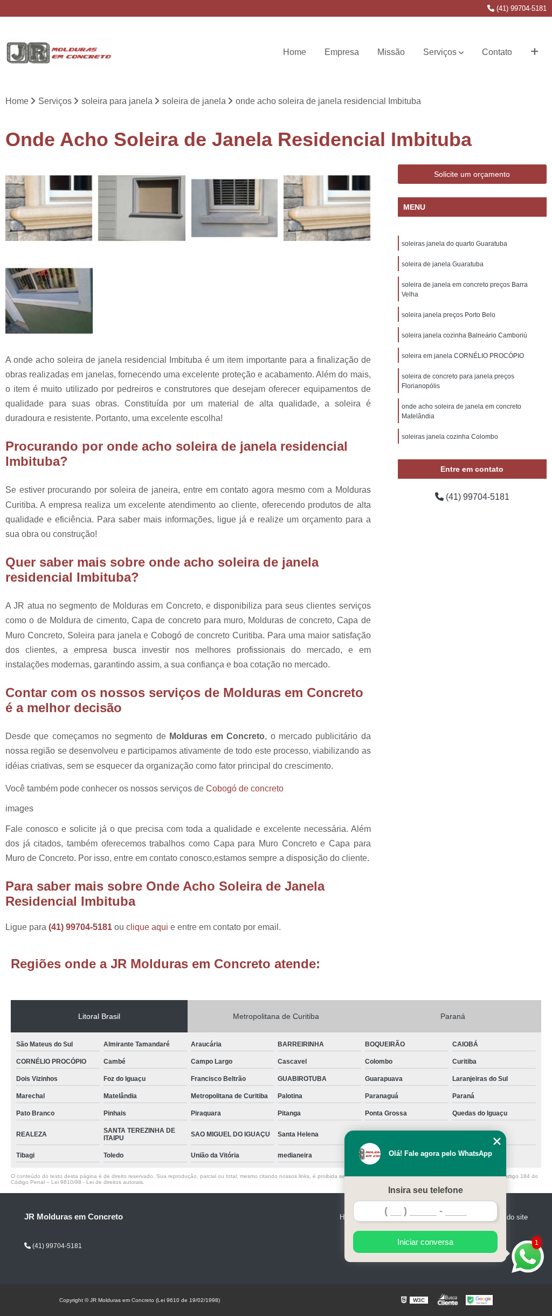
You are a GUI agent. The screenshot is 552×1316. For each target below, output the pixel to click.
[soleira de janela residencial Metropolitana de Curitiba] (49, 208)
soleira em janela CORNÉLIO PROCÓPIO (463, 356)
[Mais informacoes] (534, 52)
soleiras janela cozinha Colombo (450, 436)
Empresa (342, 52)
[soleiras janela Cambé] (49, 300)
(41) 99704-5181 (520, 8)
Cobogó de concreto (245, 788)
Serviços (440, 52)
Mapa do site (507, 1217)
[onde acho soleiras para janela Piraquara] (327, 208)
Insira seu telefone (425, 1190)
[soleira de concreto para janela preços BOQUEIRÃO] (141, 208)
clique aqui (147, 927)
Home (294, 52)
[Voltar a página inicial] (59, 52)
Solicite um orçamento (472, 174)
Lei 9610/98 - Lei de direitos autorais (97, 1182)
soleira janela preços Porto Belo (448, 315)
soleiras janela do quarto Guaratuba (454, 243)
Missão (391, 52)
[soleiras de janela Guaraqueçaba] (234, 208)
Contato (497, 52)
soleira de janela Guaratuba (443, 264)
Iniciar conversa (425, 1241)
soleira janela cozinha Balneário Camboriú (464, 335)
